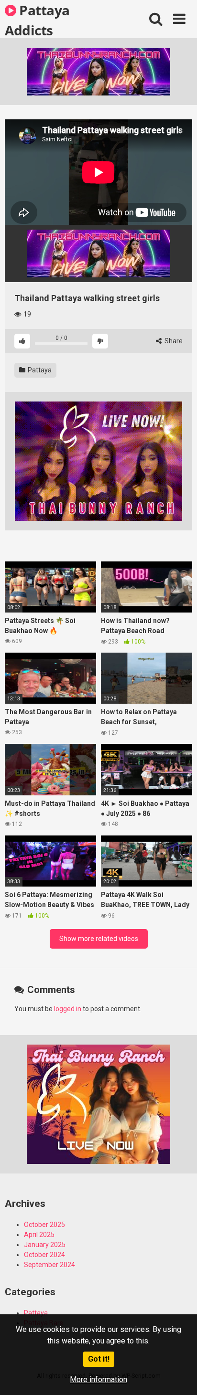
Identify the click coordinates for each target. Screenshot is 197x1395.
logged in (67, 1009)
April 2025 (39, 1234)
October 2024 (44, 1254)
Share (173, 341)
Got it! (98, 1358)
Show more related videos (98, 938)
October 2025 (44, 1224)
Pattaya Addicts (37, 19)
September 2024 (49, 1264)
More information (98, 1379)
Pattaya (39, 370)
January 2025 (45, 1244)
